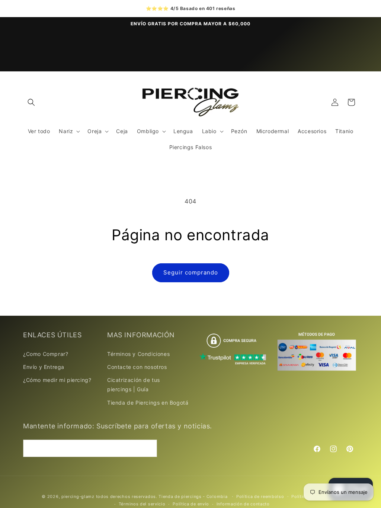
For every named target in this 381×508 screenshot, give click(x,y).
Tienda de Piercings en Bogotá (147, 402)
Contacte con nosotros (137, 367)
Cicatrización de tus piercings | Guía (133, 384)
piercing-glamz (78, 496)
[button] (31, 102)
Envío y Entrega (43, 367)
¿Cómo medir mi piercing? (57, 380)
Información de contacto (243, 504)
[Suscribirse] (148, 448)
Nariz (66, 131)
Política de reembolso (260, 496)
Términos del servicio (142, 504)
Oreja (94, 131)
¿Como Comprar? (45, 354)
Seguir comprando (190, 272)
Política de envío (191, 504)
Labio (209, 131)
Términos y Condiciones (138, 354)
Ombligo (148, 131)
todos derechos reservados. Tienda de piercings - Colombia (162, 496)
